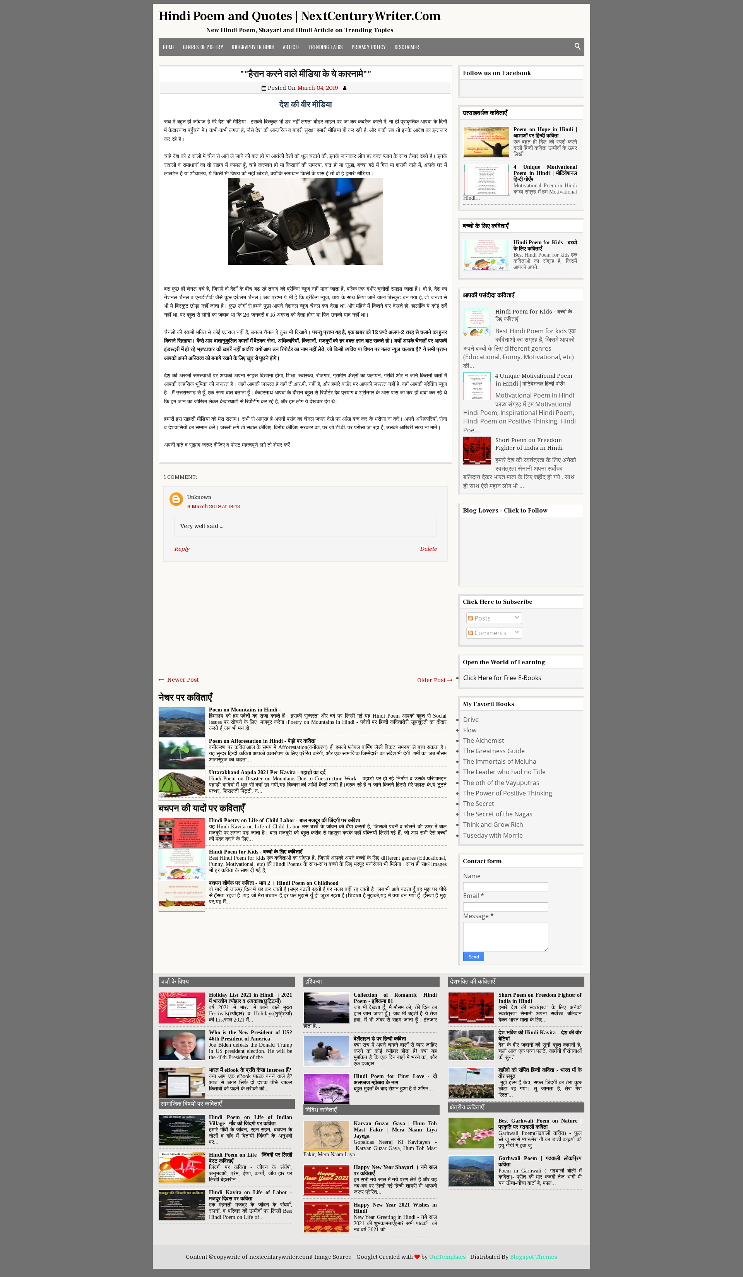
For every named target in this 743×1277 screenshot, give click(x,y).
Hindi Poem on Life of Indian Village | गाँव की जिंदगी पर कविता (250, 1120)
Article (291, 47)
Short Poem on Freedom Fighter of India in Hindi (529, 444)
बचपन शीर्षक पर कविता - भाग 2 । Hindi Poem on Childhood (274, 883)
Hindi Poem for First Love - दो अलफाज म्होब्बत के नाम (395, 1079)
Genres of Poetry (203, 47)
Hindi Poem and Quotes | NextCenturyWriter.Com (300, 16)
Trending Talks (325, 47)
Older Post (431, 680)
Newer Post (183, 680)
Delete (428, 549)
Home (169, 47)
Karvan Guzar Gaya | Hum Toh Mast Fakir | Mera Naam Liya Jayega (395, 1130)
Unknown (199, 497)
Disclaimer (407, 47)
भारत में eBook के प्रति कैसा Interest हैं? (250, 1070)
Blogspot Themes (533, 1257)
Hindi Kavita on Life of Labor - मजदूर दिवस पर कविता (250, 1196)
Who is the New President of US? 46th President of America (250, 1036)
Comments (490, 633)
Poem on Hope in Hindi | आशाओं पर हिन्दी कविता (545, 133)
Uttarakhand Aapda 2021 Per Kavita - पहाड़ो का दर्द (267, 772)
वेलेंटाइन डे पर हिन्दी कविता (380, 1039)
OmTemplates (447, 1257)
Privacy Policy (369, 47)
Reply (181, 549)
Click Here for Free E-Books (502, 678)
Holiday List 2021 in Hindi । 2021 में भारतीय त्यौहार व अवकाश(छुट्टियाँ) (250, 998)
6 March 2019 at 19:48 (213, 506)
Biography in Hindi (253, 47)
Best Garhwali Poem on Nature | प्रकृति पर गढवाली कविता (540, 1124)
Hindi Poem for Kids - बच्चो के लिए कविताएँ (255, 852)
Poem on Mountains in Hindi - (245, 710)
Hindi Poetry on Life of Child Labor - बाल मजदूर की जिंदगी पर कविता (284, 820)
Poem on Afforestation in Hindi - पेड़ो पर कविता (262, 741)
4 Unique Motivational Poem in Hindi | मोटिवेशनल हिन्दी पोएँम (545, 173)
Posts (482, 618)
